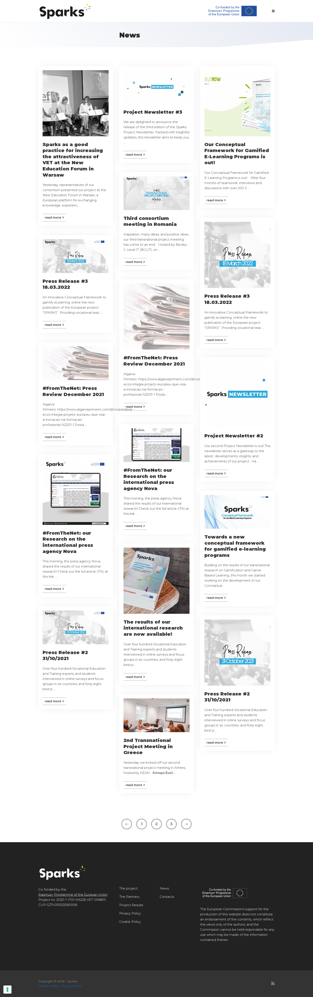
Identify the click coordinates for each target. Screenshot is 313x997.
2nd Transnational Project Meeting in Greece (148, 746)
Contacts (167, 897)
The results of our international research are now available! (153, 628)
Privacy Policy (130, 913)
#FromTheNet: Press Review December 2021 (154, 361)
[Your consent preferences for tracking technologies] (7, 989)
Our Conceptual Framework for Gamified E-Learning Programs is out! (236, 154)
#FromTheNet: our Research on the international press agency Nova (148, 479)
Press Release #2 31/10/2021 (65, 656)
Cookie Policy (130, 922)
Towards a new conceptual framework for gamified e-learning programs (235, 546)
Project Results (131, 905)
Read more (53, 217)
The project (128, 888)
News (164, 888)
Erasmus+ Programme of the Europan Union (73, 895)
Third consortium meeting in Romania (150, 221)
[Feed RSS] (273, 983)
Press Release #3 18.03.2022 (227, 299)
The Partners (129, 897)
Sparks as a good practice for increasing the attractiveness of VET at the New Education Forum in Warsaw (73, 160)
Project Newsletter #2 (233, 436)
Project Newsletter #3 (152, 112)
